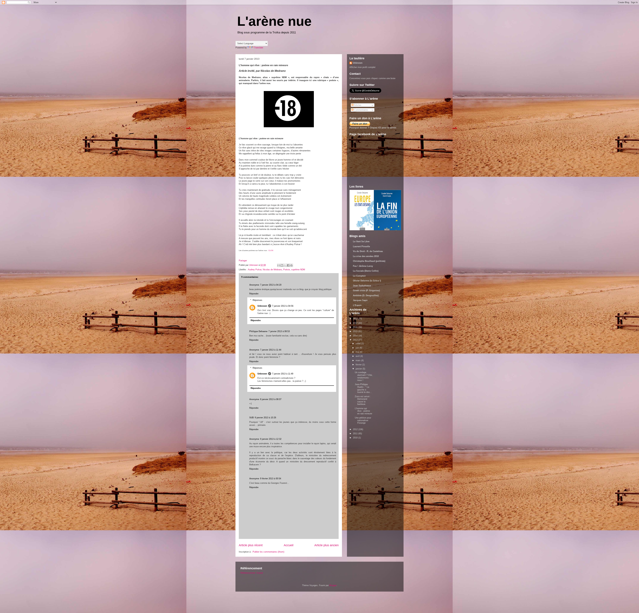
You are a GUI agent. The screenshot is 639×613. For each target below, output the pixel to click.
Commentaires (360, 110)
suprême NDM (298, 269)
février (359, 364)
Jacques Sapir (360, 300)
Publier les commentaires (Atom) (268, 552)
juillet (358, 343)
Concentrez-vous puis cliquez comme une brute (372, 78)
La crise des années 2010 (366, 256)
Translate (258, 47)
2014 (355, 335)
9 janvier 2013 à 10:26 (265, 417)
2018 (355, 318)
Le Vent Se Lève (361, 241)
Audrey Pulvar (254, 269)
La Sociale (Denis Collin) (365, 271)
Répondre (253, 293)
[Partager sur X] (285, 265)
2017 (355, 323)
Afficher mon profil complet (362, 67)
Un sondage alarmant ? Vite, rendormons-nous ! (364, 376)
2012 (355, 429)
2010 (355, 437)
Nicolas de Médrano (272, 269)
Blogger (332, 585)
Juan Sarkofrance (362, 285)
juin (358, 348)
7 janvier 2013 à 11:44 (270, 350)
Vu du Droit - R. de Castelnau (368, 251)
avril (358, 356)
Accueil (288, 545)
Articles (357, 105)
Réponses (257, 300)
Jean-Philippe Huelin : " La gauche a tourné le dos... (363, 388)
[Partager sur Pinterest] (291, 265)
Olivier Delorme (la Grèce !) (367, 280)
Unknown (262, 306)
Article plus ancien (326, 545)
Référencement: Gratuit (251, 573)
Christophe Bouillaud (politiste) (369, 261)
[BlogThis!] (282, 265)
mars (358, 360)
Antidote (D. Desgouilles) (366, 295)
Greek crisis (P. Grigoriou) (366, 290)
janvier (359, 368)
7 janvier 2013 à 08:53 (279, 331)
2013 (355, 340)
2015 (355, 331)
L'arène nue (274, 21)
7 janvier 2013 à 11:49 (282, 373)
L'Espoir (357, 305)
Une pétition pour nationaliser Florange (363, 420)
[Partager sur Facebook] (288, 265)
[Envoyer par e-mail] (278, 265)
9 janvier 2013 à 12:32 (270, 439)
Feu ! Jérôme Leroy (363, 266)
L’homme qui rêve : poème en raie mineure (363, 411)
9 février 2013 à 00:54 (270, 478)
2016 (355, 327)
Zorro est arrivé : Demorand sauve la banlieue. (363, 400)
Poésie (286, 269)
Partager (243, 260)
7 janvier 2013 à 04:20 (270, 285)
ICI (379, 127)
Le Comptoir (359, 276)
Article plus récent (251, 545)
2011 (355, 433)
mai (358, 352)
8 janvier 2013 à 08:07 (270, 399)
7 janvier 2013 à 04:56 (282, 306)
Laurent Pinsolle (361, 246)
